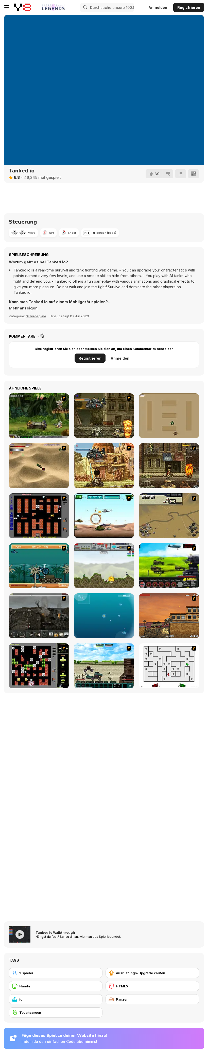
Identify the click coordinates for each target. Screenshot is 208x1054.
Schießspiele (36, 316)
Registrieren (188, 7)
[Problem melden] (180, 173)
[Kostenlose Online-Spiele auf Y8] (22, 7)
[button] (23, 308)
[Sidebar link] (7, 7)
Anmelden (157, 7)
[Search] (84, 7)
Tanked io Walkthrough (55, 932)
